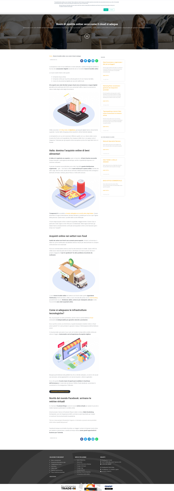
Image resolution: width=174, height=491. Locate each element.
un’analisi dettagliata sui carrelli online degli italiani (79, 213)
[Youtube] (93, 484)
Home (50, 56)
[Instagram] (89, 484)
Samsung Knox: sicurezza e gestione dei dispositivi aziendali (111, 88)
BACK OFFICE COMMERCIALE (112, 180)
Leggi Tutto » (106, 75)
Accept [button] (106, 9)
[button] (81, 60)
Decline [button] (111, 9)
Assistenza (53, 476)
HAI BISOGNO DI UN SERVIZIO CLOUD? (59, 391)
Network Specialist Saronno (112, 141)
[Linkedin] (81, 484)
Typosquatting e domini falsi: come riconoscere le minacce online (112, 113)
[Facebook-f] (85, 484)
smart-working (93, 297)
